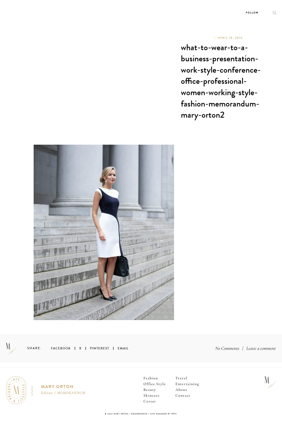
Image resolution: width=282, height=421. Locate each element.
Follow (252, 12)
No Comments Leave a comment (245, 348)
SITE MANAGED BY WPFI (163, 414)
